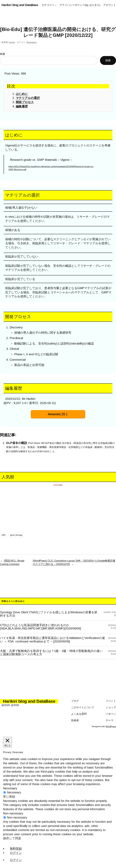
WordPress (111, 726)
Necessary (14, 792)
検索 (2, 54)
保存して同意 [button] (12, 838)
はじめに (22, 93)
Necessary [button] (10, 788)
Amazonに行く (58, 414)
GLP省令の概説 (16, 442)
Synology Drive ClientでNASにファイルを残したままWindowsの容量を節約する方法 (48, 614)
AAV (4, 535)
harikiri (12, 42)
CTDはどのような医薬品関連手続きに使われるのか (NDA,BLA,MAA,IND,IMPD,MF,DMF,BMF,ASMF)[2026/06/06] (40, 626)
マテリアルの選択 (28, 97)
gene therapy (16, 535)
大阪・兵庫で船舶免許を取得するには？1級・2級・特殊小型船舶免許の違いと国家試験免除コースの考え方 (51, 652)
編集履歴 (22, 106)
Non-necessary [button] (13, 813)
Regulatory (31, 42)
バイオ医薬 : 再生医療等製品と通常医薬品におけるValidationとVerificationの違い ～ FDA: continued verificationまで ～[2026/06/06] (52, 639)
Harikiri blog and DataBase (20, 5)
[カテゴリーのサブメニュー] (55, 5)
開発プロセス (25, 102)
